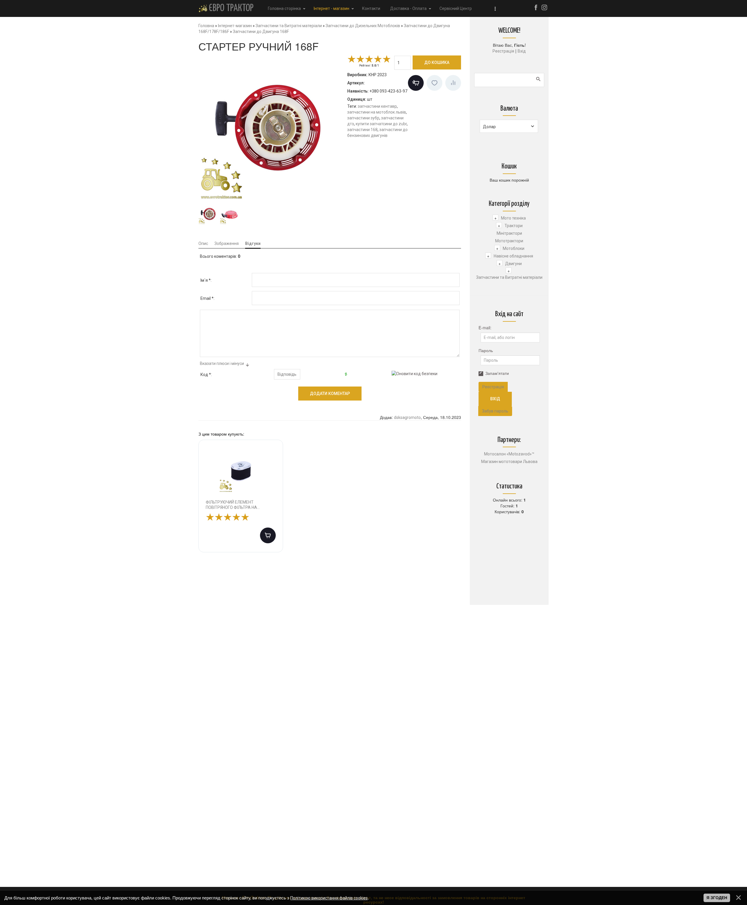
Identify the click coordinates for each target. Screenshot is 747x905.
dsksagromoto (407, 417)
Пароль (486, 350)
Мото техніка (513, 218)
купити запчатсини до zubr (381, 123)
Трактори (514, 225)
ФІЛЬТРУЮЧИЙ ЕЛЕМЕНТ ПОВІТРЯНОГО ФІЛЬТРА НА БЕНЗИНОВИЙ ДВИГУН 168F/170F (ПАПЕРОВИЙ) (237, 505)
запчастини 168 (362, 129)
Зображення (226, 243)
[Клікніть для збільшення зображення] (271, 128)
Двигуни (513, 263)
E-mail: (485, 327)
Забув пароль (495, 411)
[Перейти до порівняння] (453, 83)
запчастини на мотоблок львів (376, 112)
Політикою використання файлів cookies (329, 898)
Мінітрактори (509, 233)
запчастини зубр (363, 118)
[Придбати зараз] (416, 83)
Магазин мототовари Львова (509, 461)
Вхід (522, 51)
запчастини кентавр (377, 106)
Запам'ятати (497, 373)
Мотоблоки (513, 248)
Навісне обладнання (513, 256)
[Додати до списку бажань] (434, 83)
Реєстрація (503, 51)
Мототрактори (509, 241)
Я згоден (716, 897)
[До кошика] (268, 535)
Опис (203, 243)
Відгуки (253, 243)
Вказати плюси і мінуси (222, 363)
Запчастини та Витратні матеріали (509, 277)
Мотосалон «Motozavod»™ (509, 454)
